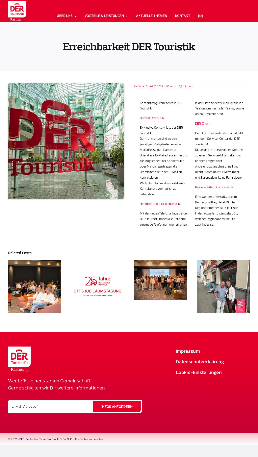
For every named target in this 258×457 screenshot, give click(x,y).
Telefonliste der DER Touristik (160, 204)
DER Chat (201, 123)
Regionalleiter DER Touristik (214, 187)
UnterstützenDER (152, 118)
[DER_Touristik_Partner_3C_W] (17, 3)
